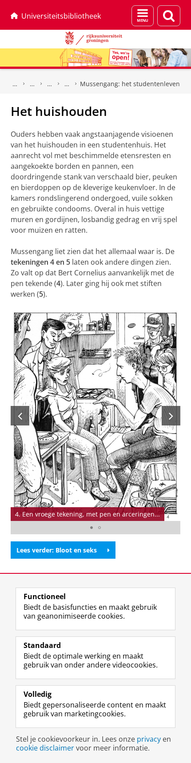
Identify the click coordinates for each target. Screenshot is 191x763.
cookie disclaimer (45, 747)
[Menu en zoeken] (142, 15)
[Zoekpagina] (169, 15)
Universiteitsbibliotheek (61, 16)
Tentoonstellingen (49, 83)
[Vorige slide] (20, 415)
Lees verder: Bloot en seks (56, 550)
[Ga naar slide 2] (99, 527)
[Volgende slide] (171, 415)
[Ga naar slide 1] (92, 527)
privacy (149, 739)
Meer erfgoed (32, 83)
